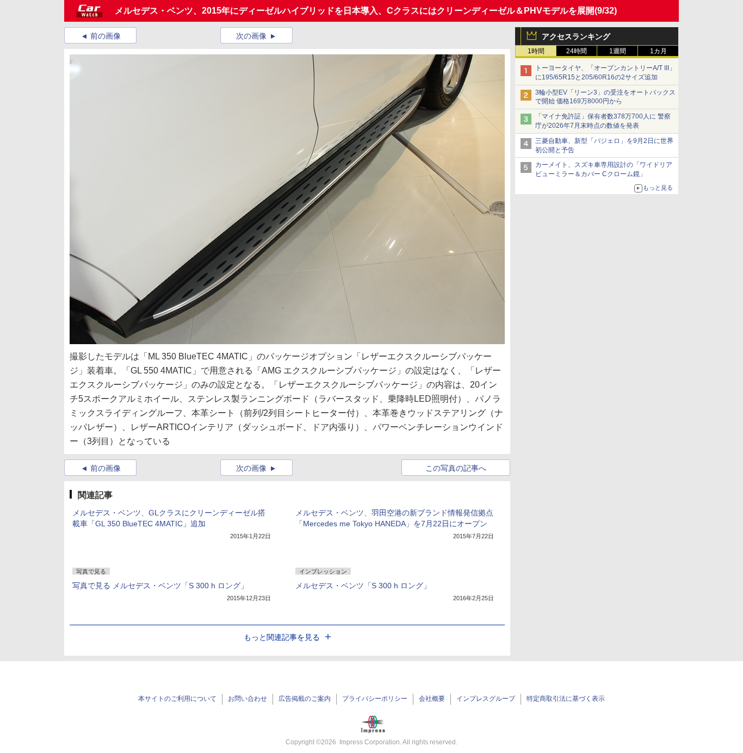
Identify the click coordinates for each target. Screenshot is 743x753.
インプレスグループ (485, 698)
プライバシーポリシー (374, 698)
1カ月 (658, 51)
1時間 (536, 51)
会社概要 (432, 698)
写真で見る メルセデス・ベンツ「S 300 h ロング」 (160, 585)
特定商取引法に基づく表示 (566, 698)
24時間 (576, 51)
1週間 (617, 51)
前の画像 (105, 36)
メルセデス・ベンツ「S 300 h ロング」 (363, 585)
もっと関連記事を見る (282, 637)
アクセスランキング (576, 36)
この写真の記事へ (455, 468)
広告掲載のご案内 (304, 698)
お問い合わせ (247, 698)
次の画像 (251, 36)
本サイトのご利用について (177, 698)
